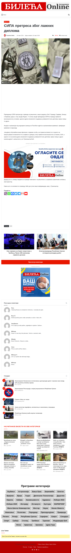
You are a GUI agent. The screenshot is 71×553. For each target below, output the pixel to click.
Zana (12, 347)
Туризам (46, 521)
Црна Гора (50, 525)
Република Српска (29, 516)
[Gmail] (22, 193)
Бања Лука (36, 492)
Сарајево (44, 516)
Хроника (39, 525)
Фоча (18, 525)
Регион (6, 516)
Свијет (54, 516)
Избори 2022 (59, 500)
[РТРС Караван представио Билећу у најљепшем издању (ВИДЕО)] (44, 457)
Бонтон (60, 492)
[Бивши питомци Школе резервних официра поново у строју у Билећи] (11, 457)
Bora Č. (13, 315)
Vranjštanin (14, 323)
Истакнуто (36, 504)
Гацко (27, 496)
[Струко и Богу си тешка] (9, 402)
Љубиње (11, 492)
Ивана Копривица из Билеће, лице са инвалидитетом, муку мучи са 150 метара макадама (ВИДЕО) (59, 466)
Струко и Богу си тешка (22, 399)
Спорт (6, 521)
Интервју (24, 504)
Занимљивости (32, 500)
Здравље (46, 500)
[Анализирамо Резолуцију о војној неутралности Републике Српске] (9, 392)
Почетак (25, 547)
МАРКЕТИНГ (59, 504)
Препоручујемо (47, 512)
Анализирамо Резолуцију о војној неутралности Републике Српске (35, 388)
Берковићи (49, 492)
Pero (12, 308)
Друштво (7, 21)
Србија (15, 521)
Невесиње (9, 512)
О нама (30, 547)
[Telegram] (19, 193)
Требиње (35, 521)
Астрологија (23, 492)
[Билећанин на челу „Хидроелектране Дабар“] (11, 435)
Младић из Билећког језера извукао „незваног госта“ (26, 442)
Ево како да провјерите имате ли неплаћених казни (26, 464)
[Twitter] (15, 193)
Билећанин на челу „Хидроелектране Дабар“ (10, 442)
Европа (10, 500)
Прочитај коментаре (35, 262)
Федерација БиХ (60, 521)
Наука (45, 508)
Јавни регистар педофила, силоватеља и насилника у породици (35, 407)
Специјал (64, 516)
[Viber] (5, 193)
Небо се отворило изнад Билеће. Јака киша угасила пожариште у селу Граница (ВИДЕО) (59, 444)
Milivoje (13, 331)
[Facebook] (12, 193)
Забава (19, 500)
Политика (21, 512)
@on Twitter (5, 530)
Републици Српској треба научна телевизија (28, 413)
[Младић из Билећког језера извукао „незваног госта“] (27, 435)
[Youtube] (25, 193)
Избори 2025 (11, 504)
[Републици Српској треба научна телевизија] (9, 415)
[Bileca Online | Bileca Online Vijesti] (35, 6)
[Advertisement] (35, 98)
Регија (14, 516)
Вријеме (10, 496)
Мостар (36, 508)
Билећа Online (10, 35)
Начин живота (57, 508)
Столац (25, 521)
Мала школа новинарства (18, 508)
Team (34, 547)
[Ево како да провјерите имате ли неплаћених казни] (27, 457)
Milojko (13, 339)
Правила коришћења (42, 547)
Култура (47, 504)
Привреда (61, 512)
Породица (33, 512)
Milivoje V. (14, 354)
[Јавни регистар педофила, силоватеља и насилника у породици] (9, 408)
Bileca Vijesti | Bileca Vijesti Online (47, 544)
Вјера (19, 496)
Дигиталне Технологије (43, 496)
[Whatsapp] (9, 193)
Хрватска (28, 525)
